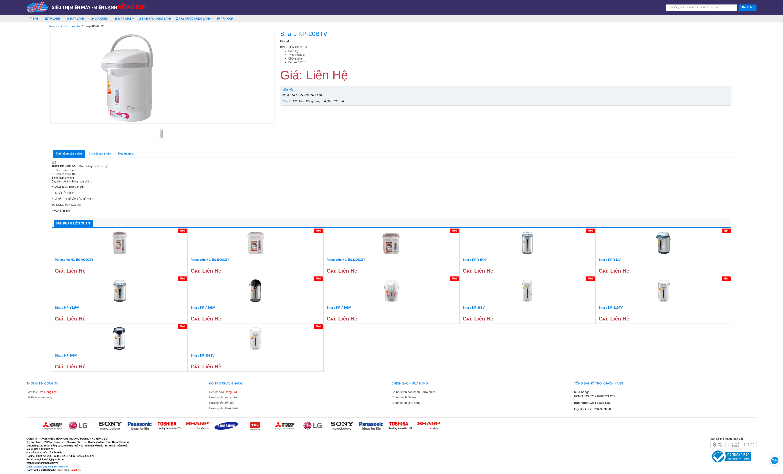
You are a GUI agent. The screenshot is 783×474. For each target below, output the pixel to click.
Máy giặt (124, 18)
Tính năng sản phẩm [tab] (69, 153)
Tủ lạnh (54, 18)
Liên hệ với (223, 392)
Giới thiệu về (41, 392)
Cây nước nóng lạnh (194, 18)
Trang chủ (54, 26)
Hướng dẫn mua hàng (223, 397)
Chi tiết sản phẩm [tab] (100, 153)
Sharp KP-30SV (66, 355)
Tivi (35, 18)
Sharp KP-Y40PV (475, 259)
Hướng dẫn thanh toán (224, 408)
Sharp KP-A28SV (203, 307)
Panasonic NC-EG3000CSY (210, 259)
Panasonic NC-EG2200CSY (346, 259)
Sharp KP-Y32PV (67, 307)
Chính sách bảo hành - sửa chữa (414, 392)
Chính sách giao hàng (406, 402)
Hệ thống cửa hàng (39, 397)
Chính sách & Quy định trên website (47, 466)
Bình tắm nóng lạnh (156, 18)
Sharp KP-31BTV (611, 307)
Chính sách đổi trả (404, 397)
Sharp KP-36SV (474, 307)
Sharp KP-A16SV (339, 307)
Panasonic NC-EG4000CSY (74, 259)
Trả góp (226, 18)
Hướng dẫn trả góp (221, 402)
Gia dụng (101, 18)
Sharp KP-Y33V (610, 259)
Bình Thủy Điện (72, 26)
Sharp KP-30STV (203, 355)
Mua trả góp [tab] (125, 153)
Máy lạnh (77, 18)
